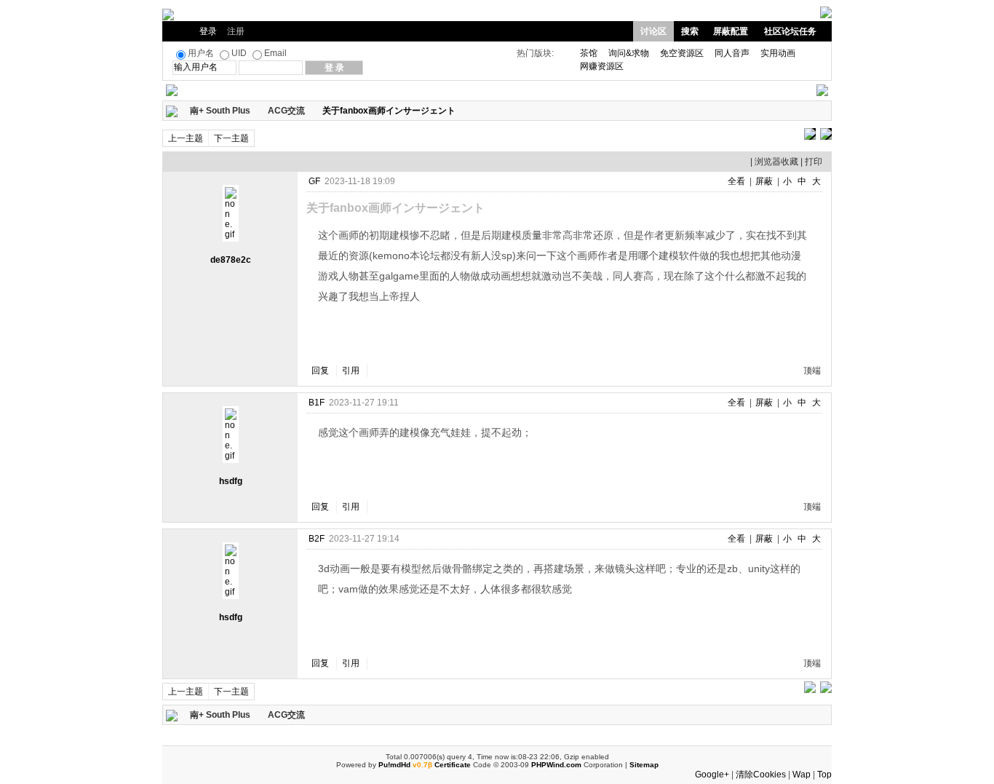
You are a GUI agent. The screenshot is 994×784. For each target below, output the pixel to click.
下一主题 (231, 138)
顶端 (812, 370)
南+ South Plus (220, 111)
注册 (235, 31)
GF (314, 181)
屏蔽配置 (730, 31)
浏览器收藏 (776, 162)
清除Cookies (761, 774)
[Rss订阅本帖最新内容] (463, 111)
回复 (320, 370)
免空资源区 (682, 53)
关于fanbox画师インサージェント (389, 111)
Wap (801, 774)
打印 (813, 162)
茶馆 (588, 53)
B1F (317, 402)
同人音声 (732, 53)
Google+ (712, 774)
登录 (208, 31)
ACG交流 (286, 111)
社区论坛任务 (790, 31)
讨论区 (653, 31)
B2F (317, 539)
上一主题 (185, 138)
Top (824, 774)
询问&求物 (628, 53)
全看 (736, 181)
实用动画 (777, 53)
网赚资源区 (602, 66)
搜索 (690, 31)
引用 (350, 370)
